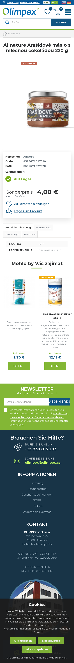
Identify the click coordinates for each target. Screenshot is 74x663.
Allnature (28, 156)
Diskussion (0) (12, 234)
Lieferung (37, 483)
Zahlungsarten (37, 488)
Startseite (13, 33)
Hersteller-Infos (43, 227)
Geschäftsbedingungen (37, 494)
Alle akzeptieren (37, 649)
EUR (54, 2)
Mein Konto (12, 2)
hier (64, 657)
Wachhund (30, 234)
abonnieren (59, 401)
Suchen (61, 22)
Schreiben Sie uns (42, 461)
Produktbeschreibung (18, 227)
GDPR (37, 500)
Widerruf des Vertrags (37, 512)
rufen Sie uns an (40, 447)
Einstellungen (51, 640)
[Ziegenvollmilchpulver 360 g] (55, 292)
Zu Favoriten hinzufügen (31, 204)
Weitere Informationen (17, 628)
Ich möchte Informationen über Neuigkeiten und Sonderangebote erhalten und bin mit (39, 410)
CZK (46, 2)
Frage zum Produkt (28, 211)
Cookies (37, 506)
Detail (18, 366)
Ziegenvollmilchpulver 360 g (57, 315)
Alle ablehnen (23, 640)
